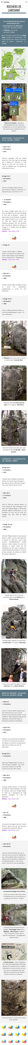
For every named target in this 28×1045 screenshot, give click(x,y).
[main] (14, 9)
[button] (1, 2)
